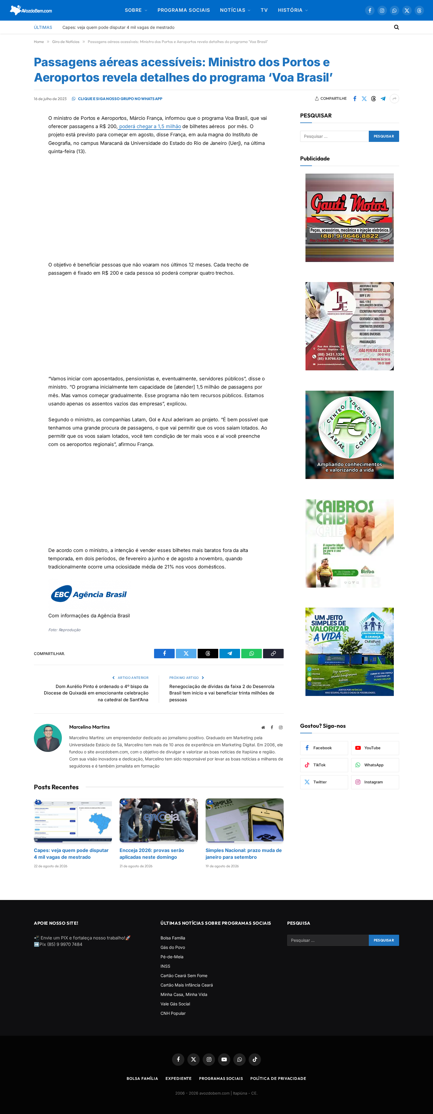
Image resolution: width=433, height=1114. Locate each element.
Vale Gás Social (175, 1003)
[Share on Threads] (373, 98)
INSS (165, 966)
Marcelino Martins (89, 727)
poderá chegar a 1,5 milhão (149, 126)
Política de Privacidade (278, 1078)
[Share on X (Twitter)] (364, 98)
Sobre (133, 10)
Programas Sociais (221, 1078)
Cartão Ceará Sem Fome (184, 975)
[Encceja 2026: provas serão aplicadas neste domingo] (159, 820)
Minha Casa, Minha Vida (184, 994)
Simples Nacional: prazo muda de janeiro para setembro (244, 853)
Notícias (232, 10)
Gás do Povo (173, 947)
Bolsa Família (173, 937)
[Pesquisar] (396, 27)
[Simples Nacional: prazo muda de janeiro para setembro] (245, 820)
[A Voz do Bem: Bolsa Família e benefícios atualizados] (31, 10)
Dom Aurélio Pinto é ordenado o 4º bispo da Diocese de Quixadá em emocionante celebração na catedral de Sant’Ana (96, 692)
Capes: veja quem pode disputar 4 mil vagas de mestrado (118, 27)
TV (264, 10)
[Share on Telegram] (383, 98)
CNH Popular (173, 1013)
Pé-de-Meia (172, 956)
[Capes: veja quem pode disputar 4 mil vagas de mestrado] (73, 820)
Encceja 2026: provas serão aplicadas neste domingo (152, 853)
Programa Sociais (184, 10)
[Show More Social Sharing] (394, 98)
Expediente (179, 1078)
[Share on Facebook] (354, 98)
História (290, 10)
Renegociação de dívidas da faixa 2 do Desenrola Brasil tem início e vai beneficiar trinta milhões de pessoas (222, 692)
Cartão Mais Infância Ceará (187, 984)
